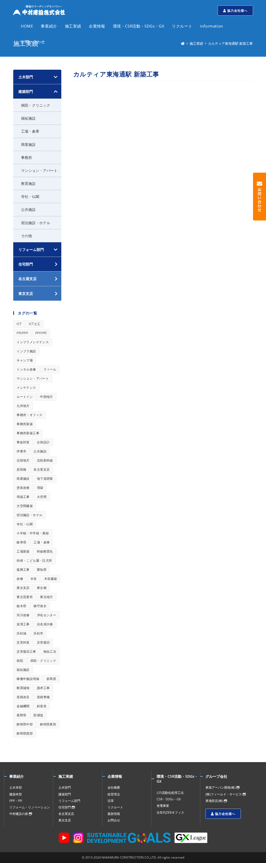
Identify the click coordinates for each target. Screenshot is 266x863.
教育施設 (28, 183)
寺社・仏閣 (30, 196)
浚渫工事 (23, 624)
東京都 (41, 588)
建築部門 (25, 91)
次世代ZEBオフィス (170, 812)
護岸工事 (43, 688)
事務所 (26, 157)
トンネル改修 (26, 369)
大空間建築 (25, 506)
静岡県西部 (25, 733)
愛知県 (41, 569)
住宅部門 (65, 807)
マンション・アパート (39, 170)
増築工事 (23, 497)
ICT (19, 324)
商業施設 (28, 144)
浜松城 (21, 633)
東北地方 (46, 597)
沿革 (111, 801)
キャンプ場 (25, 360)
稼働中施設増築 (28, 679)
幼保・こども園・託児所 (34, 560)
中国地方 (46, 396)
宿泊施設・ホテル (35, 222)
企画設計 (43, 442)
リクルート (115, 807)
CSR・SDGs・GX (169, 799)
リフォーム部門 (31, 249)
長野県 (21, 715)
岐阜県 (21, 542)
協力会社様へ (237, 10)
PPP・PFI (15, 801)
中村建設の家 (19, 814)
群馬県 (51, 679)
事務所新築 (25, 424)
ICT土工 (34, 324)
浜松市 (38, 633)
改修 (20, 578)
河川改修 (23, 615)
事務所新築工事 (28, 433)
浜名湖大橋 (45, 624)
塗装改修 (23, 487)
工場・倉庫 (30, 131)
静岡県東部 (48, 724)
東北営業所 (25, 597)
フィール (49, 369)
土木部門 (25, 76)
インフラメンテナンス (33, 342)
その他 (26, 235)
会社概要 (114, 787)
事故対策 (23, 442)
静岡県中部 (25, 724)
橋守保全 (40, 606)
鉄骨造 (41, 706)
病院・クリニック (35, 105)
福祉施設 (28, 118)
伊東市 (21, 451)
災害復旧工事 (26, 651)
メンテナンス (26, 387)
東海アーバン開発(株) (220, 787)
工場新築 (23, 551)
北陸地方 (23, 460)
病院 (20, 660)
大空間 (41, 497)
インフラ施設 (26, 351)
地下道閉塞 (45, 478)
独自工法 (49, 651)
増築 (40, 487)
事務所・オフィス (29, 415)
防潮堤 (38, 715)
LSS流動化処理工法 (170, 792)
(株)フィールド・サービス (224, 794)
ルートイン (25, 396)
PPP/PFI (41, 333)
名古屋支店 (42, 469)
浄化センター (46, 615)
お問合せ (114, 820)
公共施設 (28, 209)
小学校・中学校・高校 (33, 533)
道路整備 (43, 697)
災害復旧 (43, 642)
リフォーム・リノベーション (29, 807)
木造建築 (50, 578)
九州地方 (23, 406)
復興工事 (23, 569)
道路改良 (23, 697)
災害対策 (23, 642)
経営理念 (114, 794)
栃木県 (21, 606)
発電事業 (163, 805)
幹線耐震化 (45, 551)
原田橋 (21, 469)
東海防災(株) (214, 801)
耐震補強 (23, 688)
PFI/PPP (22, 333)
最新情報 (114, 814)
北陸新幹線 (45, 460)
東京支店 (23, 588)
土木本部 (15, 787)
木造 (33, 578)
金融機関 (23, 706)
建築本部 (15, 794)
